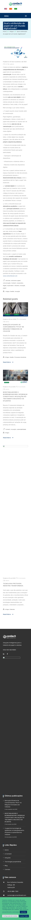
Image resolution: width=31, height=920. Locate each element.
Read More (7, 362)
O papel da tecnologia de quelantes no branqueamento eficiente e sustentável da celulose (14, 831)
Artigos (12, 31)
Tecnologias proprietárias (13, 862)
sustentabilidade (21, 429)
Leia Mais (23, 912)
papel (4, 288)
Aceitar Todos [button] (24, 916)
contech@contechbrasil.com (16, 895)
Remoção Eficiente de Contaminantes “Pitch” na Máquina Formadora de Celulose (13, 804)
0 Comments (22, 319)
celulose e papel (16, 280)
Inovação (17, 291)
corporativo (20, 283)
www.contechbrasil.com (10, 276)
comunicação (7, 283)
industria (16, 285)
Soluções (8, 858)
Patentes (12, 609)
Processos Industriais (20, 357)
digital (5, 285)
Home (5, 31)
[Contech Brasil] (15, 3)
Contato (7, 869)
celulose (8, 280)
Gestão (12, 291)
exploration (10, 285)
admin (12, 64)
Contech (13, 283)
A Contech (8, 854)
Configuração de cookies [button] (10, 916)
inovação (22, 285)
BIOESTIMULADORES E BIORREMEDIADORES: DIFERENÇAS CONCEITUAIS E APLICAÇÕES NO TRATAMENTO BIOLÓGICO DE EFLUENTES (15, 396)
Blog (6, 865)
